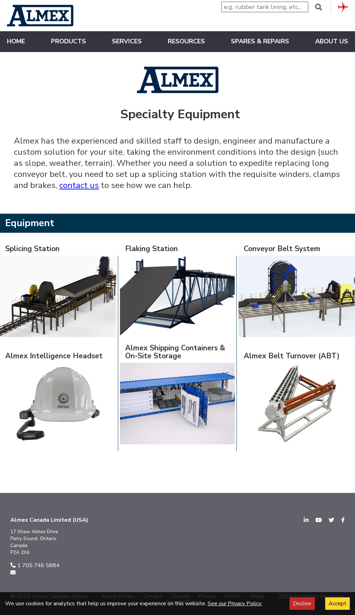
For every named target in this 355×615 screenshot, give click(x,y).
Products (68, 41)
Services (127, 41)
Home (16, 41)
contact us (79, 185)
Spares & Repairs (260, 41)
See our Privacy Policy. (235, 603)
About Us (331, 41)
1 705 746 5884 (38, 565)
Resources (186, 41)
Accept (337, 603)
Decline (302, 603)
